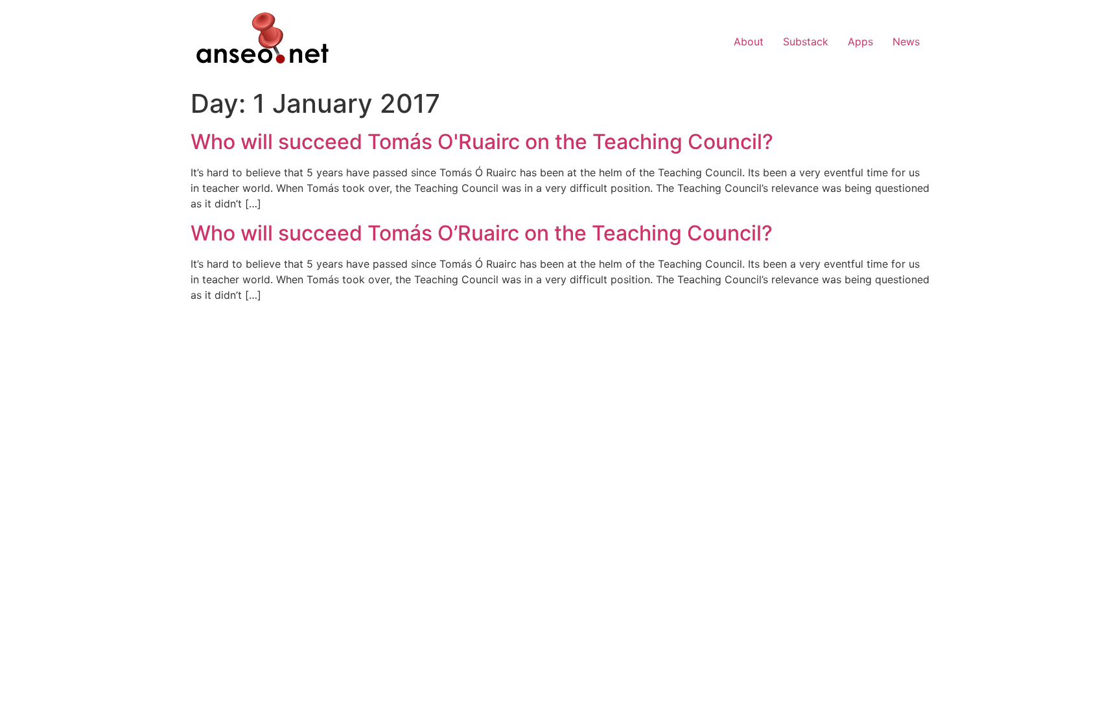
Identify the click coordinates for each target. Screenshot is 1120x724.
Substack (805, 41)
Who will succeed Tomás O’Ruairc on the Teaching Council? (482, 233)
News (906, 41)
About (749, 41)
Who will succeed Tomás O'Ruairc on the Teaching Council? (482, 141)
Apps (860, 41)
